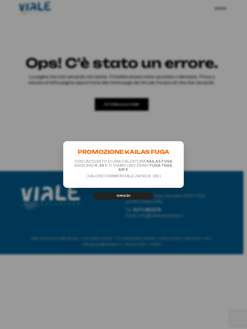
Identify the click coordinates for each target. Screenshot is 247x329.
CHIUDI (123, 195)
